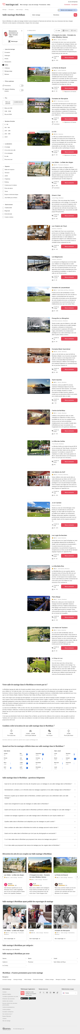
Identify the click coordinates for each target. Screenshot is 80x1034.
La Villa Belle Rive (58, 566)
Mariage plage (8, 71)
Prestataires (42, 4)
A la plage (7, 147)
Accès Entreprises (73, 1)
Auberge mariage (17, 979)
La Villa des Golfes (58, 441)
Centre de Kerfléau (58, 411)
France (67, 993)
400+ (6, 137)
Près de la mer (8, 159)
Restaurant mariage (38, 979)
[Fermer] (22, 31)
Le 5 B (54, 132)
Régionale (7, 211)
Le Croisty (5, 965)
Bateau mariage (72, 979)
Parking (7, 182)
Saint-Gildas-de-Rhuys (60, 962)
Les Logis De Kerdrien (59, 535)
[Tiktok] (57, 992)
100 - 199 (7, 127)
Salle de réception (9, 169)
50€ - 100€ (8, 111)
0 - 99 (6, 124)
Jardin (6, 176)
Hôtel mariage (27, 979)
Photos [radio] (66, 30)
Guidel (55, 958)
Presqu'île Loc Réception (60, 318)
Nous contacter (69, 57)
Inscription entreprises (7, 1011)
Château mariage (49, 979)
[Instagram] (50, 992)
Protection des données (8, 998)
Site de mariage (6, 1020)
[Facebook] (40, 992)
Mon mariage (24, 4)
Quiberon (4, 962)
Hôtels (6, 58)
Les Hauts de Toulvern (60, 628)
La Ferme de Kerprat (59, 68)
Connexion (67, 4)
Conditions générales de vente (10, 996)
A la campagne (9, 153)
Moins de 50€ (8, 108)
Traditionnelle (8, 207)
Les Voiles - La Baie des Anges (62, 162)
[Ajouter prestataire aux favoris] (47, 36)
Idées (48, 4)
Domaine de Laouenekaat (61, 288)
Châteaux (7, 68)
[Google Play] (32, 999)
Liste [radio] (59, 30)
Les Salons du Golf (58, 472)
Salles (6, 65)
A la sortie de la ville (10, 150)
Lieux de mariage (33, 4)
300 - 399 (7, 134)
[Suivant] (77, 877)
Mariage (4, 9)
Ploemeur (30, 962)
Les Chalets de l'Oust (59, 226)
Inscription (74, 4)
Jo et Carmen (56, 503)
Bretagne (27, 9)
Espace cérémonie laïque (11, 194)
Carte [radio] (74, 30)
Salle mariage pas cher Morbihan (11, 949)
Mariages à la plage (61, 979)
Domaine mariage (6, 979)
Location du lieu (18, 102)
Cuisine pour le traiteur (11, 185)
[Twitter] (43, 992)
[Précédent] (3, 877)
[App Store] (24, 999)
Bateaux (7, 74)
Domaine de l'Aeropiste (60, 99)
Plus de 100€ (8, 114)
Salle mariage (19, 9)
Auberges (7, 55)
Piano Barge (56, 597)
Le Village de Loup (57, 658)
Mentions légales (6, 994)
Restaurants (8, 62)
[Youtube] (53, 992)
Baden (29, 958)
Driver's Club (56, 195)
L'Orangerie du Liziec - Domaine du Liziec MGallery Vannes (64, 36)
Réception (11, 9)
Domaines (7, 52)
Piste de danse (9, 188)
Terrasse (7, 172)
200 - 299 (7, 130)
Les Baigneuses (57, 257)
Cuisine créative (9, 217)
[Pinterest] (47, 992)
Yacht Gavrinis (57, 380)
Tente (6, 191)
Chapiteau (7, 179)
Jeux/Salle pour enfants (11, 197)
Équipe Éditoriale (6, 1016)
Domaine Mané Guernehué (61, 349)
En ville (6, 156)
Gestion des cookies (7, 1001)
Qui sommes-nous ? (7, 1014)
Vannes (4, 958)
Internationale (8, 214)
